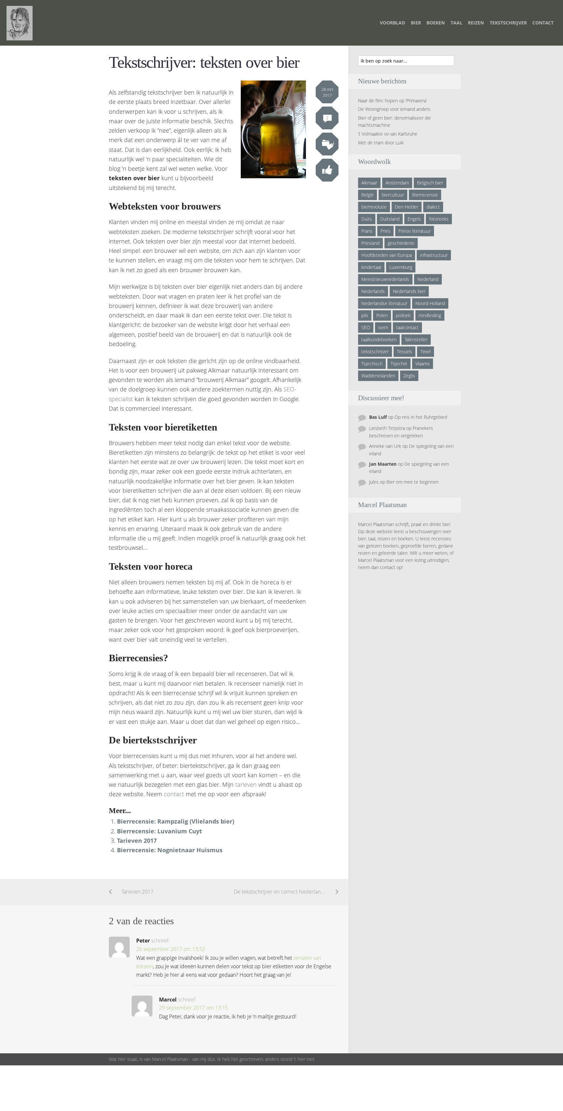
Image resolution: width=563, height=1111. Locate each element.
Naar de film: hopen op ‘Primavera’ (392, 100)
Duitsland (389, 219)
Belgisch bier (430, 183)
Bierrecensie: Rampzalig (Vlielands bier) (175, 821)
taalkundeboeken (379, 339)
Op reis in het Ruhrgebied (421, 417)
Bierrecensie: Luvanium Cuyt (159, 831)
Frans (366, 231)
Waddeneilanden (378, 376)
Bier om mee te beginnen (412, 482)
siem (383, 327)
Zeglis (409, 376)
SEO (365, 327)
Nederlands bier (409, 291)
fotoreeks (439, 219)
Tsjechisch (372, 363)
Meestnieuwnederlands (385, 279)
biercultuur (393, 195)
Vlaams (422, 363)
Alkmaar (369, 183)
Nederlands (373, 291)
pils (364, 315)
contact (174, 794)
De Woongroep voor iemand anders (394, 109)
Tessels (404, 351)
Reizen (476, 23)
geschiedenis (401, 243)
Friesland (370, 243)
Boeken (435, 23)
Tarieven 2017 (137, 840)
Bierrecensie (425, 195)
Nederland (428, 279)
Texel (425, 351)
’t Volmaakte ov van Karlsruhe (387, 134)
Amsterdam (397, 183)
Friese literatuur (414, 231)
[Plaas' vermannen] (20, 22)
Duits (366, 219)
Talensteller (416, 339)
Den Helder (406, 207)
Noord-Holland (430, 303)
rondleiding (430, 315)
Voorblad (392, 23)
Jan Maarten (383, 464)
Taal (456, 23)
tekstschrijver (375, 351)
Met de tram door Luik (381, 142)
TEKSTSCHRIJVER (508, 23)
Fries (385, 231)
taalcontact (407, 327)
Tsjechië (399, 363)
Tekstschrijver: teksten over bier (204, 62)
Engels (414, 219)
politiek (403, 315)
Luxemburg (400, 267)
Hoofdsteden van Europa (386, 255)
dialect (433, 207)
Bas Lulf (378, 417)
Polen (382, 315)
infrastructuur (434, 255)
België (367, 195)
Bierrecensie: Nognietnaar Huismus (170, 850)
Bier (416, 23)
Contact (543, 23)
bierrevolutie (374, 207)
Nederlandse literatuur (384, 303)
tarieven (246, 784)
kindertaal (371, 267)
